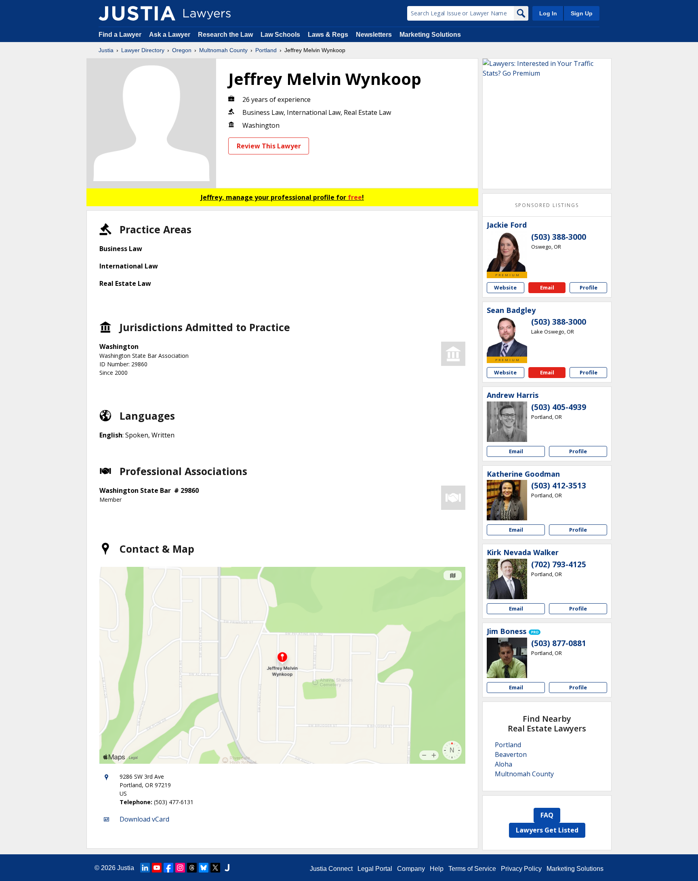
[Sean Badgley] (507, 336)
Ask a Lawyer (170, 34)
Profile (588, 287)
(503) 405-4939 (558, 407)
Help (437, 868)
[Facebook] (168, 868)
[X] (215, 868)
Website (505, 287)
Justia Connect (331, 868)
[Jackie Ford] (507, 251)
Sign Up (582, 13)
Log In (548, 13)
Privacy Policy (521, 868)
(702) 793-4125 (558, 564)
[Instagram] (180, 868)
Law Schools (280, 34)
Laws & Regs (328, 34)
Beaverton (511, 754)
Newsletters (374, 34)
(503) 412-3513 (558, 485)
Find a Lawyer (120, 34)
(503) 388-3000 (558, 237)
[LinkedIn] (145, 868)
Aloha (503, 764)
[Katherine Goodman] (507, 500)
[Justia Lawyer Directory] (137, 13)
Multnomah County (223, 50)
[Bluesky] (203, 868)
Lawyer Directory (142, 50)
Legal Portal (374, 868)
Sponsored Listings (547, 205)
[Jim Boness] (507, 658)
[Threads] (192, 868)
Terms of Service (472, 868)
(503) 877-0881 (558, 643)
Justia (106, 50)
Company (411, 868)
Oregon (181, 50)
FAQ (546, 815)
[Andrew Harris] (507, 421)
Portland (266, 50)
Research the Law (225, 34)
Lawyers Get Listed (547, 830)
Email (547, 287)
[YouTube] (157, 868)
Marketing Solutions (430, 34)
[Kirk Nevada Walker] (507, 579)
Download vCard (144, 819)
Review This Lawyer (269, 146)
